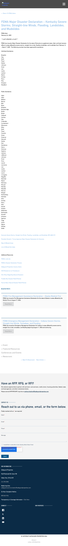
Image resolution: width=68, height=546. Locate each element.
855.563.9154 (5, 495)
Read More (8, 304)
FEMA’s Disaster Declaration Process (11, 263)
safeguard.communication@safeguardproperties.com (16, 488)
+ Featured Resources (10, 349)
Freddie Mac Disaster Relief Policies (11, 279)
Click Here (26, 499)
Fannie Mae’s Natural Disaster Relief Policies (13, 282)
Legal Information (34, 542)
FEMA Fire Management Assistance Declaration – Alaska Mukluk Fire (32, 296)
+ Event (4, 345)
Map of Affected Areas (7, 243)
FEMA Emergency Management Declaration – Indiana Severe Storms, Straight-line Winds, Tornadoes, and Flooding (32, 322)
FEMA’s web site (5, 259)
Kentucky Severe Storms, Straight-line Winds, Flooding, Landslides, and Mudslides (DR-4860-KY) (28, 235)
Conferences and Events (11, 352)
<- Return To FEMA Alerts (8, 13)
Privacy (34, 540)
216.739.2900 (5, 482)
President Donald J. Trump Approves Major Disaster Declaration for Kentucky (22, 239)
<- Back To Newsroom (28, 360)
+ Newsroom (6, 356)
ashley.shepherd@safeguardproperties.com (36, 391)
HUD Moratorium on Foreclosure (10, 271)
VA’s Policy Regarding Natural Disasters (12, 275)
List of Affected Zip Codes (8, 247)
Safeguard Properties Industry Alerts (11, 267)
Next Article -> (40, 360)
